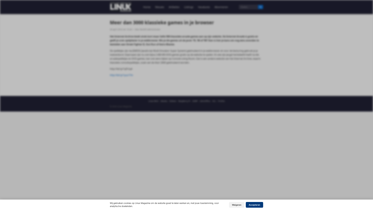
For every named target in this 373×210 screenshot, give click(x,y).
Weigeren (236, 205)
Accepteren (254, 205)
